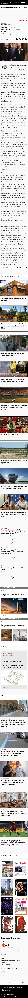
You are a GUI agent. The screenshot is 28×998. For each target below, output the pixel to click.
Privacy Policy (5, 962)
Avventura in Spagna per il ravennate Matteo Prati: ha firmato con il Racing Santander (13, 843)
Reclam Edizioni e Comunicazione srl (11, 950)
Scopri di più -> (5, 615)
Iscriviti (23, 978)
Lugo (2, 809)
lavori (3, 718)
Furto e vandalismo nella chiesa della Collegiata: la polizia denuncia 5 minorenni (13, 813)
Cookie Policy (12, 996)
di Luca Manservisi (6, 535)
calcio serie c (5, 778)
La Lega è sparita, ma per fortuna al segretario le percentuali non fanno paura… (13, 514)
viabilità (3, 749)
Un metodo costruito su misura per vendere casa (13, 626)
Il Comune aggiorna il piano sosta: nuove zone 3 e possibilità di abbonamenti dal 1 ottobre (13, 753)
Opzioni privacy (5, 964)
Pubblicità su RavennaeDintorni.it (10, 960)
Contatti (3, 954)
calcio (3, 839)
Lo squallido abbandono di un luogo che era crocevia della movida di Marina (13, 326)
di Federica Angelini (7, 34)
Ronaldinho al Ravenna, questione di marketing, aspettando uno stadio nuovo (14, 407)
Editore (3, 958)
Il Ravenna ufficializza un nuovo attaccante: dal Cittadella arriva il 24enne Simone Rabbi (12, 782)
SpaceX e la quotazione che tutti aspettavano (12, 595)
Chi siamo (4, 956)
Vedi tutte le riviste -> (21, 855)
